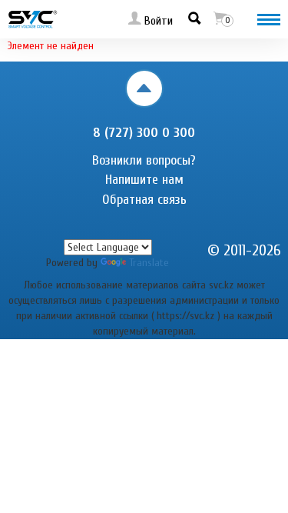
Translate (149, 262)
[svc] (33, 19)
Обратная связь (144, 200)
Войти (157, 21)
